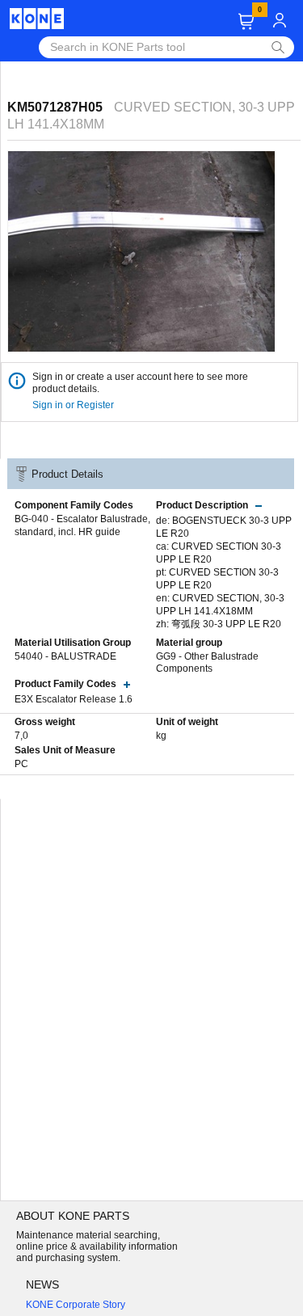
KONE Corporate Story (75, 1304)
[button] (246, 21)
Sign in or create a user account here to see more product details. (140, 382)
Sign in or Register (74, 405)
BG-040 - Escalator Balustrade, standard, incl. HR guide (82, 525)
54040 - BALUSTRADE (65, 656)
